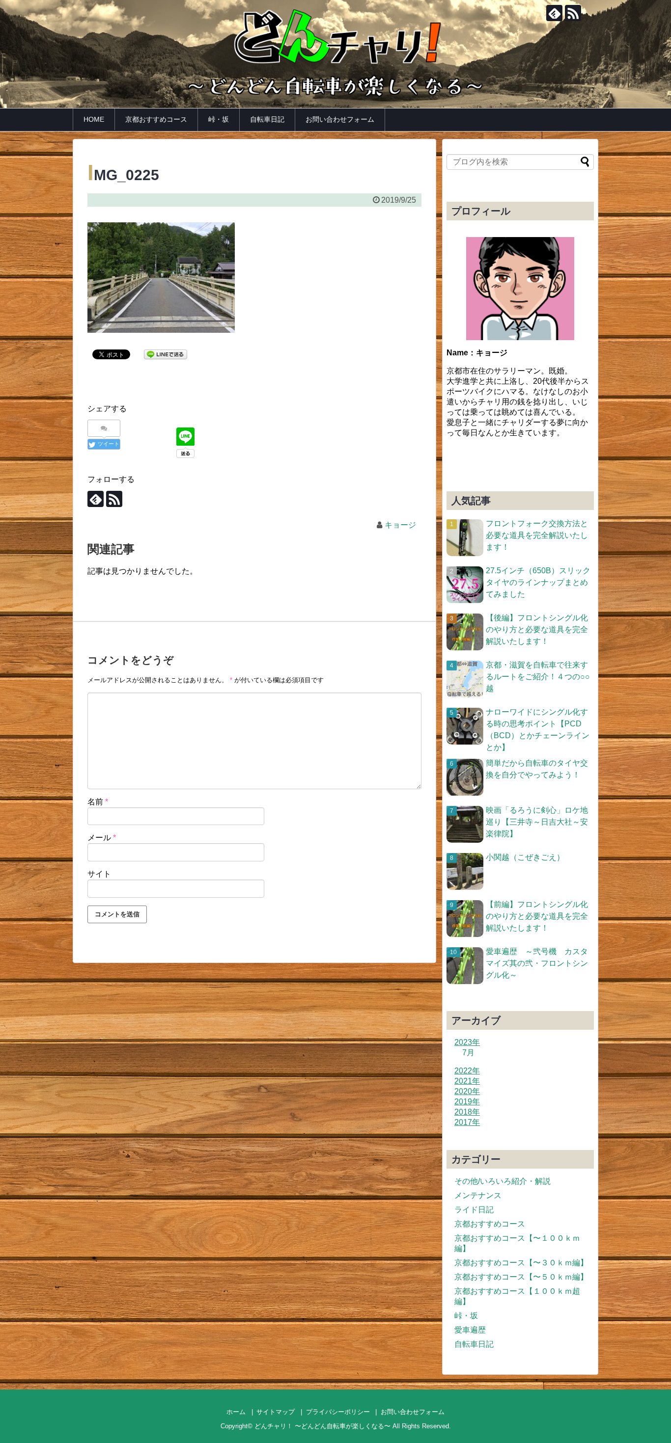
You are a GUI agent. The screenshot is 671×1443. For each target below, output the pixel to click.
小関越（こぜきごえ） (525, 857)
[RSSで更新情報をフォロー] (573, 13)
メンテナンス (478, 1195)
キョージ (400, 525)
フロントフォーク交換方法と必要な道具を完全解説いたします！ (537, 535)
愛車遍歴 (470, 1330)
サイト (99, 874)
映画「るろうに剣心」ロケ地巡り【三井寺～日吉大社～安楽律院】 (537, 822)
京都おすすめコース (156, 119)
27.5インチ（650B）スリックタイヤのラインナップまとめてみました (538, 582)
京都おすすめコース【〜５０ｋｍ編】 (521, 1277)
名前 (97, 802)
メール (101, 837)
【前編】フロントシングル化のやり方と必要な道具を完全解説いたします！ (537, 916)
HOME (94, 119)
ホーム (236, 1412)
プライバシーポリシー (338, 1412)
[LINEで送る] (165, 353)
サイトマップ (275, 1412)
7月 (468, 1052)
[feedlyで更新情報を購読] (554, 13)
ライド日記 (474, 1209)
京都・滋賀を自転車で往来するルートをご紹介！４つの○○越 (538, 677)
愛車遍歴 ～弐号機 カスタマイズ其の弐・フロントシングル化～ (537, 963)
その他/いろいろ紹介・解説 (502, 1181)
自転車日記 (267, 119)
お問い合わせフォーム (340, 119)
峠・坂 (218, 119)
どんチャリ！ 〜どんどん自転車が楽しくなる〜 (322, 1426)
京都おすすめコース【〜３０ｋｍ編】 (521, 1262)
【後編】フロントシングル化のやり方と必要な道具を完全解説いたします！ (537, 629)
